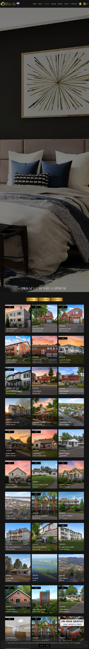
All (32, 299)
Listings (47, 3)
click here (78, 642)
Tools (66, 3)
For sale (44, 299)
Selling (53, 3)
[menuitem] (87, 3)
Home (34, 3)
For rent (57, 299)
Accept (41, 645)
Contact (74, 3)
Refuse (47, 645)
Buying (60, 3)
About (40, 3)
